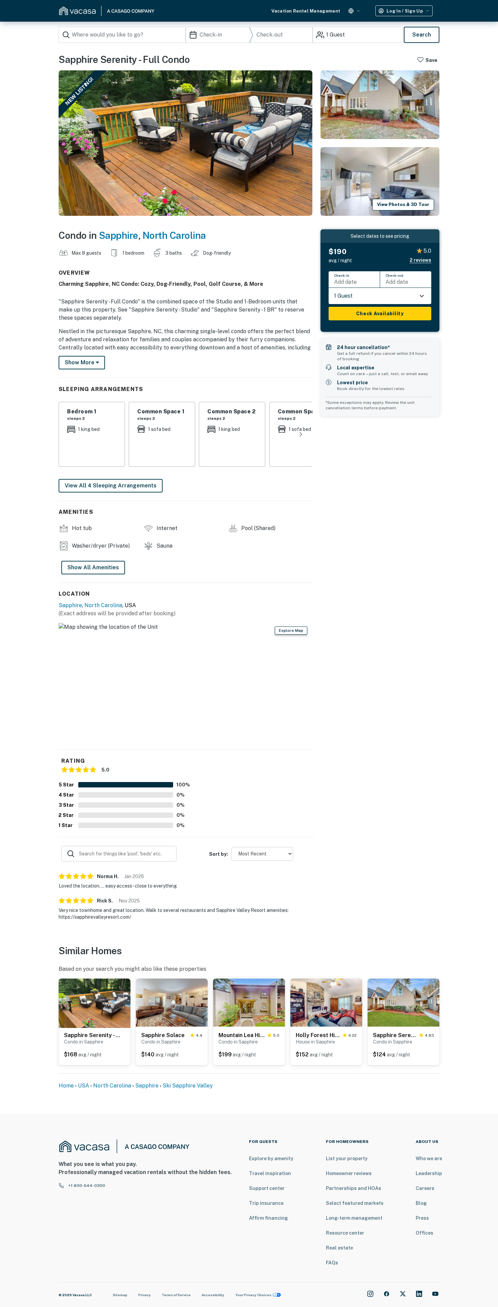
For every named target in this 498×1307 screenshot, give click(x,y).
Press (422, 1218)
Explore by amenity (271, 1158)
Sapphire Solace (163, 1035)
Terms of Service (176, 1295)
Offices (424, 1233)
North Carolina (174, 235)
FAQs (332, 1262)
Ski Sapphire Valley (188, 1085)
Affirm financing (268, 1218)
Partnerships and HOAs (353, 1188)
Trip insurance (266, 1203)
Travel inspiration (270, 1173)
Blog (421, 1203)
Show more (80, 362)
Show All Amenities (93, 567)
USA (83, 1085)
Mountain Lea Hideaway (242, 1035)
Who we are (429, 1158)
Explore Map (291, 630)
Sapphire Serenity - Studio (395, 1035)
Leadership (429, 1173)
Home (66, 1085)
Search (421, 34)
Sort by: (218, 854)
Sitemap (120, 1295)
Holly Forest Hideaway (318, 1035)
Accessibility (213, 1295)
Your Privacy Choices (253, 1295)
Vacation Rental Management (305, 11)
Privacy (144, 1295)
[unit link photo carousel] (94, 1005)
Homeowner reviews (349, 1173)
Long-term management (354, 1218)
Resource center (345, 1233)
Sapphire (118, 235)
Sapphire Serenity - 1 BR (93, 1035)
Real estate (339, 1248)
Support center (267, 1188)
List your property (347, 1158)
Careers (425, 1188)
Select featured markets (354, 1203)
